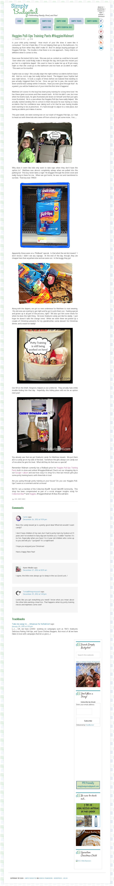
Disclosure (101, 16)
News (100, 12)
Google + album (21, 473)
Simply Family (21, 499)
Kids (16, 499)
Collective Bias (18, 494)
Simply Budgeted (34, 10)
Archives (100, 14)
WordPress (58, 878)
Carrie (25, 517)
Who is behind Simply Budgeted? (88, 662)
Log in (65, 878)
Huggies (32, 494)
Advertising (100, 9)
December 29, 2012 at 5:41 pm (35, 594)
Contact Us (101, 11)
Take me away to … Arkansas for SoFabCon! (31, 624)
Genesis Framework (46, 878)
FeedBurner (90, 725)
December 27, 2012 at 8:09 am (35, 570)
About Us (100, 7)
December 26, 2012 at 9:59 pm (35, 519)
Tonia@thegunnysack (31, 591)
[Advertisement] (90, 743)
